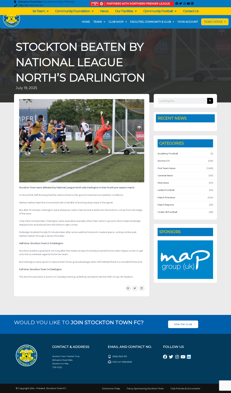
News (104, 11)
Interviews (163, 182)
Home (86, 21)
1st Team (38, 11)
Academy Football (168, 153)
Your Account (188, 21)
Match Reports (166, 204)
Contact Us (191, 11)
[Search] (210, 101)
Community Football (158, 11)
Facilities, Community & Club (150, 21)
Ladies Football (166, 190)
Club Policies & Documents (185, 388)
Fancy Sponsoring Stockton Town (145, 388)
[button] (128, 288)
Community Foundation (72, 11)
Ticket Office (213, 21)
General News (165, 175)
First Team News (166, 168)
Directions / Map (111, 388)
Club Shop (116, 21)
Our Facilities (124, 11)
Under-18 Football (167, 212)
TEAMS (97, 21)
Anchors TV (164, 160)
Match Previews (166, 197)
